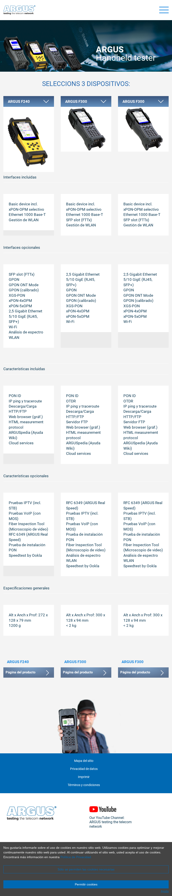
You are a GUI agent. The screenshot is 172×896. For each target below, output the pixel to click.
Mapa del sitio (83, 761)
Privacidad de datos (84, 769)
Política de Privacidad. (76, 857)
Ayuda (165, 891)
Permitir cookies (86, 884)
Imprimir (84, 777)
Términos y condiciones (84, 785)
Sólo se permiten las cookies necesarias (86, 869)
